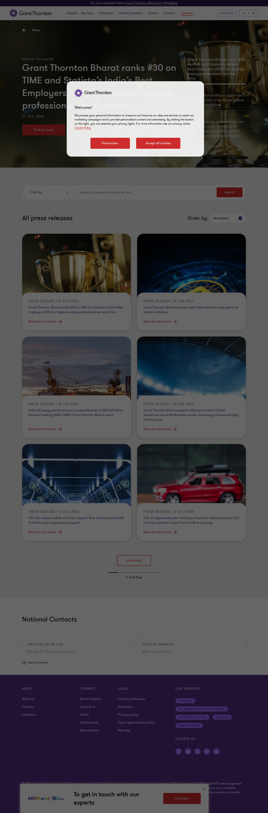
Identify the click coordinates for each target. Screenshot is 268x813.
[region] (135, 119)
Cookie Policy (83, 128)
